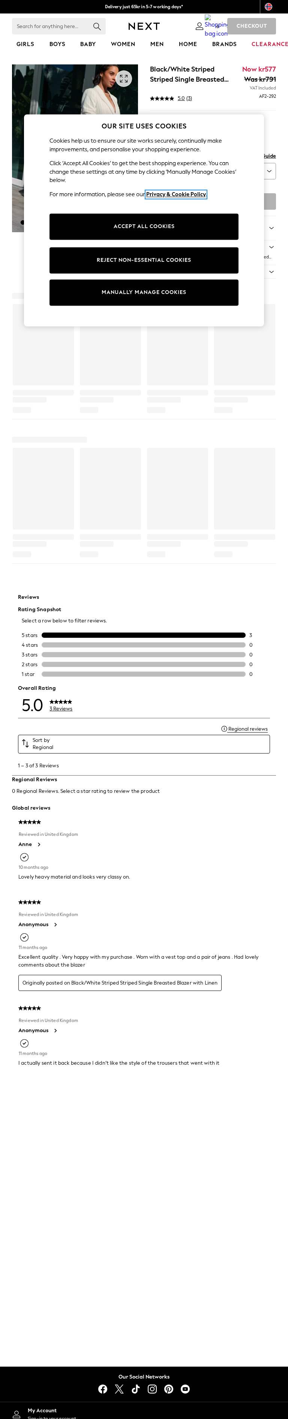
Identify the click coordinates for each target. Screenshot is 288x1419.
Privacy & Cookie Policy (176, 194)
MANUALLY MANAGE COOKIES (144, 292)
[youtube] (185, 1389)
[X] (119, 1389)
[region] (144, 220)
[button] (23, 222)
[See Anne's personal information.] (39, 845)
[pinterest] (168, 1389)
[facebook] (102, 1389)
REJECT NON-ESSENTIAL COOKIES (144, 260)
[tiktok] (136, 1389)
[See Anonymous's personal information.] (55, 925)
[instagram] (152, 1389)
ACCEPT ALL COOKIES (144, 227)
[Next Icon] (144, 26)
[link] (199, 26)
